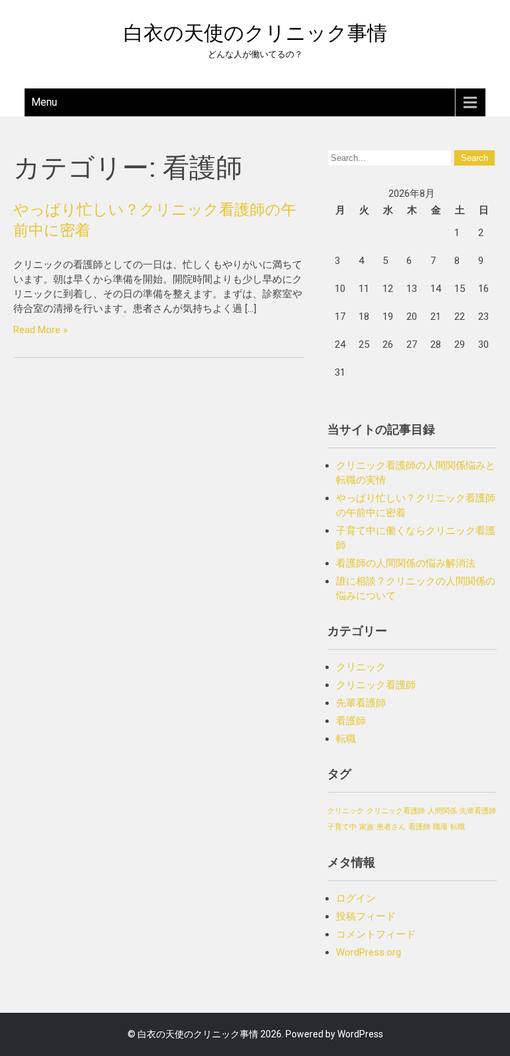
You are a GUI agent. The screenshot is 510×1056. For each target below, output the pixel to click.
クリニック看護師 (376, 685)
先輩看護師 (361, 703)
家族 (366, 827)
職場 (440, 827)
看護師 (351, 721)
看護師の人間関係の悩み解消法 (405, 563)
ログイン (356, 898)
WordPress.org (368, 952)
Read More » (40, 330)
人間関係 (442, 811)
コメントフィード (376, 934)
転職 (346, 739)
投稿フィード (366, 916)
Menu (44, 102)
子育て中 (342, 827)
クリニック (361, 667)
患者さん (391, 827)
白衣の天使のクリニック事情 (255, 33)
